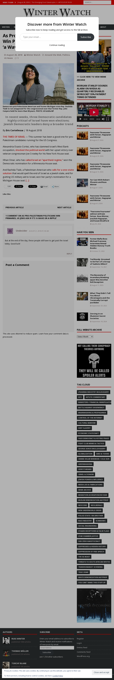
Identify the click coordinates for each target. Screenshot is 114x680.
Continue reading (57, 45)
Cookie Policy (57, 676)
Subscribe (86, 37)
